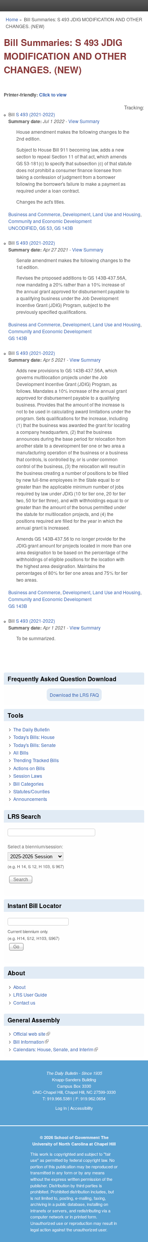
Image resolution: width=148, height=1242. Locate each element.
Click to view (52, 94)
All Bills (20, 752)
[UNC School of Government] (72, 5)
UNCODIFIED (22, 228)
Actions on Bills (29, 768)
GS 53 (45, 228)
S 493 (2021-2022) (35, 114)
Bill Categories (28, 783)
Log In (61, 1108)
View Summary (83, 121)
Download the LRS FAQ (74, 694)
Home (12, 19)
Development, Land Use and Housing (101, 214)
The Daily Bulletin (31, 729)
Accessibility (81, 1108)
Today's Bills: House (34, 737)
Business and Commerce (34, 214)
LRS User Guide (30, 994)
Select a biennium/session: (35, 846)
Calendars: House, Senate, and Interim (55, 1049)
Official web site (31, 1033)
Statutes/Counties (31, 791)
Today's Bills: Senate (34, 745)
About (19, 987)
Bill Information (31, 1041)
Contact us (24, 1002)
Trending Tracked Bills (36, 760)
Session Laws (27, 775)
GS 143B (63, 228)
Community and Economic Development (49, 221)
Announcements (30, 799)
